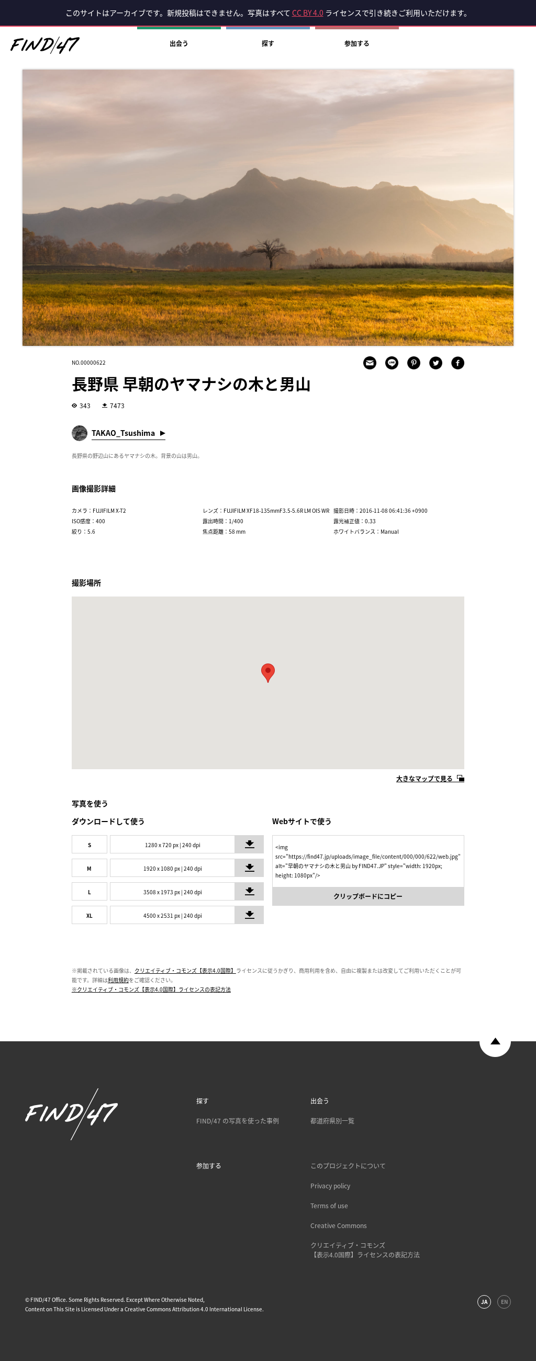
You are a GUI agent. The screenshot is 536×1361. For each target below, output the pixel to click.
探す (268, 43)
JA (484, 1302)
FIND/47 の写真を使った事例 (237, 1121)
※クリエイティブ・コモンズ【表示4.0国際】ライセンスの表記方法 (151, 989)
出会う (179, 43)
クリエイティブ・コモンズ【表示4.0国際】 (185, 970)
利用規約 (118, 980)
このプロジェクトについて (348, 1166)
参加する (357, 43)
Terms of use (329, 1205)
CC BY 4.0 (307, 12)
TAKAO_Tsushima (123, 433)
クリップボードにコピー (368, 896)
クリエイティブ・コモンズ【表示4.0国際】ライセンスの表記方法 (365, 1250)
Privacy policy (330, 1185)
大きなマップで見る (424, 778)
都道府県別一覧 (332, 1121)
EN (504, 1302)
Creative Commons (338, 1225)
